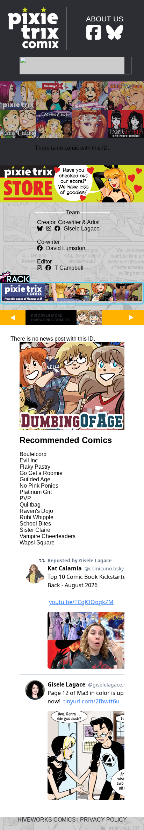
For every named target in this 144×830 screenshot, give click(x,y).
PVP (25, 498)
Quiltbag (30, 505)
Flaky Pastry (35, 467)
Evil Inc (29, 460)
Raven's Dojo (36, 511)
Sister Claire (35, 530)
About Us (104, 19)
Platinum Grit (36, 492)
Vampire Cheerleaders (47, 536)
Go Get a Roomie (41, 473)
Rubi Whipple (36, 517)
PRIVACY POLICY (103, 820)
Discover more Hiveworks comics (50, 317)
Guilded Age (35, 479)
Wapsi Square (37, 542)
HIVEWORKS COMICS (46, 820)
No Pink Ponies (39, 486)
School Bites (35, 524)
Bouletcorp (33, 454)
